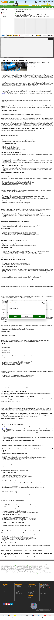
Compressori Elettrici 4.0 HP (15, 570)
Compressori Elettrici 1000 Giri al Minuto (44, 567)
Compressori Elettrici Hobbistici (4, 574)
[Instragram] (9, 606)
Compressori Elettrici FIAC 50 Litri (24, 573)
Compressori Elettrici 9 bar (30, 571)
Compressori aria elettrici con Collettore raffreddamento (35, 565)
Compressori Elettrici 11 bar (4, 568)
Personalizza (26, 316)
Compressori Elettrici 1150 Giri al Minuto (13, 568)
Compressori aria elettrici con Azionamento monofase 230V (8, 565)
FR (44, 587)
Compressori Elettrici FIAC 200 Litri (5, 573)
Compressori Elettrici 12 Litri (22, 568)
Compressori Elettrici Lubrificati (13, 574)
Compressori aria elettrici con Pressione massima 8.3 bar (7, 567)
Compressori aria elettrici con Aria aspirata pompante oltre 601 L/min (43, 564)
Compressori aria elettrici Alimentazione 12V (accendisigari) (8, 564)
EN (41, 587)
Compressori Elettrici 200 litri (20, 569)
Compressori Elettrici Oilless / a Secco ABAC (23, 574)
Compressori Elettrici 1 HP (18, 567)
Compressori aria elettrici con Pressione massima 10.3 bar (8, 566)
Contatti (4, 591)
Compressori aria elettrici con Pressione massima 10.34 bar (23, 566)
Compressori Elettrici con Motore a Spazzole (24, 572)
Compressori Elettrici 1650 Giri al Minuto (44, 568)
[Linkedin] (11, 606)
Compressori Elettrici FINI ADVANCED (43, 573)
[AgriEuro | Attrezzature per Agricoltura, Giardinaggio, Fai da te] (9, 2)
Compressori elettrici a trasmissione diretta (40, 571)
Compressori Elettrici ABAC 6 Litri (5, 572)
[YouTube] (6, 606)
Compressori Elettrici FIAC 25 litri (14, 573)
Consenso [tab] (14, 305)
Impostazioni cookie (17, 591)
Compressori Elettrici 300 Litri (38, 569)
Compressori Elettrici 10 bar (34, 567)
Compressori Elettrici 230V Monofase (29, 569)
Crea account (29, 597)
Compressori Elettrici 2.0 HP (4, 569)
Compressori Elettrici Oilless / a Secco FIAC (35, 574)
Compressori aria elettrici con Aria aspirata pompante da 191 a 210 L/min (25, 564)
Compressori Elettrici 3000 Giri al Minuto (6, 570)
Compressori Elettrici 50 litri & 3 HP (40, 570)
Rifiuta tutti (15, 316)
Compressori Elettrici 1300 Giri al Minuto (33, 568)
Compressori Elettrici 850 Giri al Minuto (21, 571)
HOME (16, 9)
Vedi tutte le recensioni (43, 593)
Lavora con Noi (5, 587)
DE (47, 587)
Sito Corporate (4, 590)
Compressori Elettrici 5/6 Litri (23, 570)
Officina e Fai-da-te (4, 9)
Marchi (3, 586)
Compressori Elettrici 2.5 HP (12, 569)
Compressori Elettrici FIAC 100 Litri (46, 572)
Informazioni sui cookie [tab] (39, 305)
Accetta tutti (39, 316)
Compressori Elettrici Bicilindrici (14, 572)
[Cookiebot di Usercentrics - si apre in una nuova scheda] (41, 303)
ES (50, 587)
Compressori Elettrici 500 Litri (4, 571)
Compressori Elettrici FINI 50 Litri (33, 573)
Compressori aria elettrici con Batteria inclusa (21, 565)
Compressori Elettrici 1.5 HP (26, 567)
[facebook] (4, 606)
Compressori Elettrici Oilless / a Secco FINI (46, 574)
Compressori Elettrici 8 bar (12, 571)
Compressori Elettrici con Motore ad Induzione (35, 572)
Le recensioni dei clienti (44, 589)
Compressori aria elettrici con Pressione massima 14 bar (38, 566)
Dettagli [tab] (27, 305)
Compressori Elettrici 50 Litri (31, 570)
